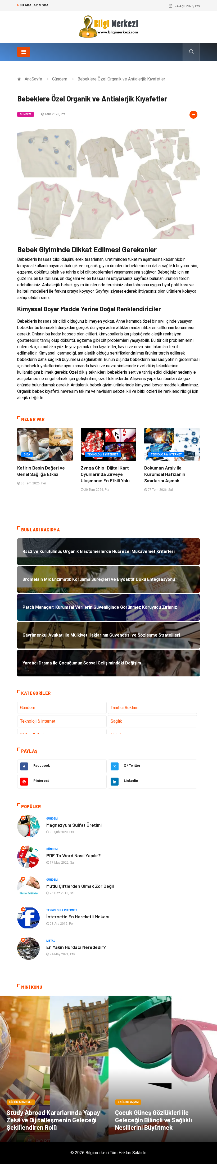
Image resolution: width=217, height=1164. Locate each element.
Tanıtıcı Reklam (124, 707)
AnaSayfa (33, 79)
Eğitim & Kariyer (21, 1102)
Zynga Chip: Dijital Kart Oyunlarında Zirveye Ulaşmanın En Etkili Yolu (105, 474)
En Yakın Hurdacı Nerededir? (76, 947)
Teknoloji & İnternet (102, 454)
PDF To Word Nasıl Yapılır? (73, 855)
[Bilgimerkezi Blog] (108, 26)
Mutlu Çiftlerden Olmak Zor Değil (80, 886)
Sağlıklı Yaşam (128, 1102)
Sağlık (116, 721)
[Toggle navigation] (23, 52)
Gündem (59, 79)
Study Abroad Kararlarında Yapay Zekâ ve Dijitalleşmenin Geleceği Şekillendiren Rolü (53, 1119)
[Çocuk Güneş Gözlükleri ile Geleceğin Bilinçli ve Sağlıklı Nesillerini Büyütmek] (162, 1069)
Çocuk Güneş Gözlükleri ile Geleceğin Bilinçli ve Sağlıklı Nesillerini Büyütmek (153, 1119)
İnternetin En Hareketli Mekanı (77, 916)
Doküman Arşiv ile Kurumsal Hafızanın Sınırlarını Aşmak (164, 474)
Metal (50, 940)
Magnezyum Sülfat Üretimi (74, 825)
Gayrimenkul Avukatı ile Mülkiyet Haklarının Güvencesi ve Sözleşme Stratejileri (114, 6)
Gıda (27, 454)
